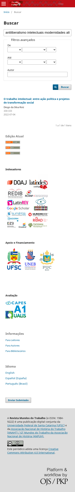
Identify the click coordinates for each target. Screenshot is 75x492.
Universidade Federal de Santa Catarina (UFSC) (36, 425)
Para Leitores (12, 340)
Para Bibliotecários (15, 351)
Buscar (65, 87)
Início (6, 12)
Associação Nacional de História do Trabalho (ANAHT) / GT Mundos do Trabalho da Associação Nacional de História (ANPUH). (37, 432)
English (10, 372)
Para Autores (12, 345)
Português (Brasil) (16, 383)
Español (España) (16, 378)
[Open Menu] (3, 3)
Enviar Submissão (18, 400)
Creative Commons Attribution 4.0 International (32, 450)
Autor (10, 70)
